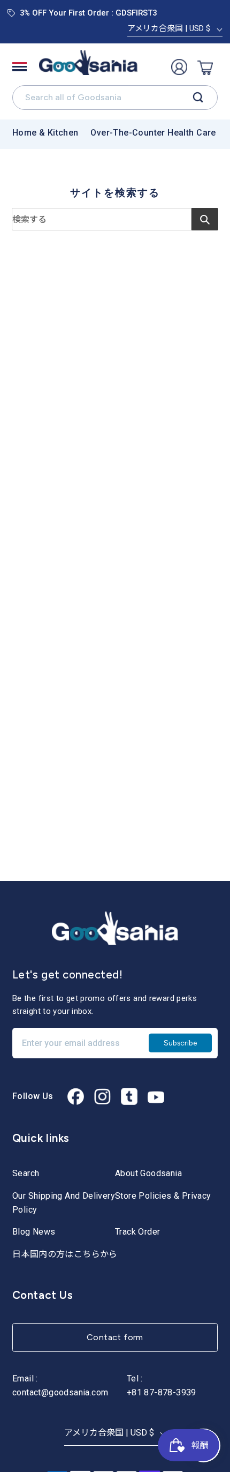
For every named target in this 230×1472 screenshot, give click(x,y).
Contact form (115, 1337)
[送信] (204, 219)
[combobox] (101, 219)
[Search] (198, 97)
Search (25, 1173)
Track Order (137, 1232)
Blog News (34, 1232)
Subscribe (180, 1042)
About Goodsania (148, 1173)
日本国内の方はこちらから (65, 1254)
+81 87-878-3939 (161, 1392)
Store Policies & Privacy (163, 1196)
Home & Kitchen (45, 133)
